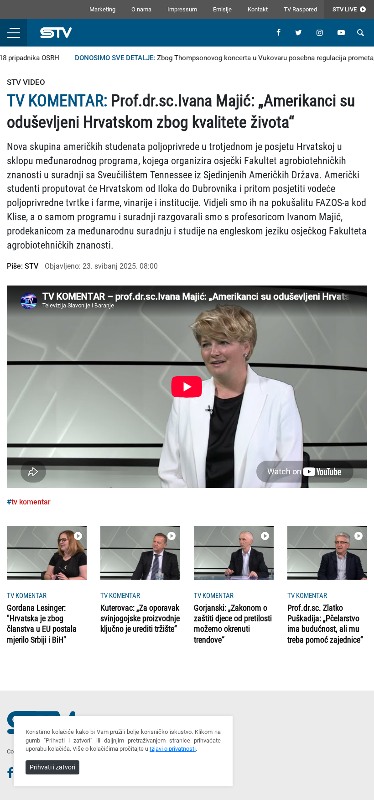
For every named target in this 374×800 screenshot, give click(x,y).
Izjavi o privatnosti (173, 748)
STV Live (345, 9)
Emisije (222, 9)
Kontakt (258, 9)
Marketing (102, 9)
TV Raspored (300, 9)
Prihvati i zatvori (52, 767)
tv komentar (31, 502)
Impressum (182, 9)
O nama (141, 9)
